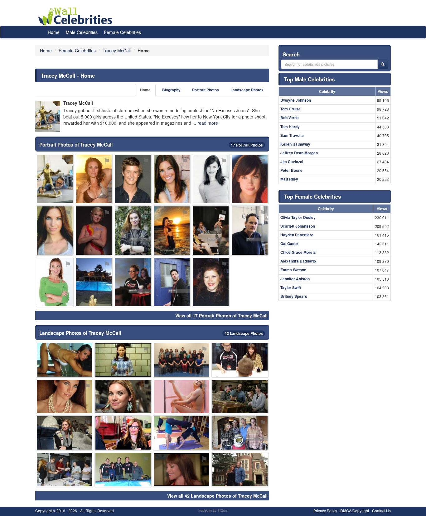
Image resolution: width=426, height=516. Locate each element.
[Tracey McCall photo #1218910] (250, 230)
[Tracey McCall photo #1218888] (123, 469)
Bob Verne (289, 117)
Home (54, 32)
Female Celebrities (122, 32)
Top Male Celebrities (309, 79)
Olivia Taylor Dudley (298, 217)
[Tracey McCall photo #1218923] (133, 282)
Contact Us (381, 510)
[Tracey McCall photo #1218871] (211, 230)
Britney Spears (293, 296)
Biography (171, 90)
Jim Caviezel (291, 161)
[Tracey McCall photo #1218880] (94, 282)
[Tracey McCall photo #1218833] (172, 179)
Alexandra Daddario (298, 261)
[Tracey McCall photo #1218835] (64, 433)
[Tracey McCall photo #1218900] (181, 396)
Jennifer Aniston (295, 279)
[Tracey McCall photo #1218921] (172, 282)
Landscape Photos (247, 90)
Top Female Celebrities (312, 196)
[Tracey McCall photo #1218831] (64, 359)
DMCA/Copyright (354, 510)
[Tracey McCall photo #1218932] (133, 179)
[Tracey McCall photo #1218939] (211, 282)
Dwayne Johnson (295, 100)
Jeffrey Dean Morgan (299, 153)
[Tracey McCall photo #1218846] (172, 230)
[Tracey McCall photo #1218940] (181, 469)
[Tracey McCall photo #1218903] (64, 396)
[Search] (382, 64)
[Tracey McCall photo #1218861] (55, 282)
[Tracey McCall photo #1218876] (240, 433)
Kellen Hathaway (295, 144)
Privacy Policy (325, 510)
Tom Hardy (290, 126)
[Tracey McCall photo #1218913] (55, 179)
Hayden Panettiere (296, 235)
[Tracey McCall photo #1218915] (181, 359)
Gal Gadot (289, 243)
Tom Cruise (290, 109)
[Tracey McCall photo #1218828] (55, 230)
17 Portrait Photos (247, 145)
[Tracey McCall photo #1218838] (123, 433)
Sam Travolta (292, 135)
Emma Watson (293, 269)
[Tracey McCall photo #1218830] (250, 179)
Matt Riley (289, 179)
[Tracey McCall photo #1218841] (123, 396)
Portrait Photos (205, 90)
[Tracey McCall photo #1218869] (123, 359)
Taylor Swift (290, 287)
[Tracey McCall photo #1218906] (240, 359)
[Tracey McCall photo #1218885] (64, 469)
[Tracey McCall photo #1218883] (240, 469)
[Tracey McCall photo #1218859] (181, 433)
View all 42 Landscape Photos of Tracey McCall (217, 496)
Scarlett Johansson (297, 226)
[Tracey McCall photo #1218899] (240, 396)
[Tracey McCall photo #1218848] (94, 230)
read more (207, 123)
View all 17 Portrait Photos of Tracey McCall (221, 315)
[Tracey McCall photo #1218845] (211, 179)
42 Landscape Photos (244, 333)
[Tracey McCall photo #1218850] (133, 230)
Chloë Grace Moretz (298, 252)
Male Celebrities (82, 32)
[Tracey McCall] (47, 116)
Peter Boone (291, 170)
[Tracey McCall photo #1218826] (94, 179)
